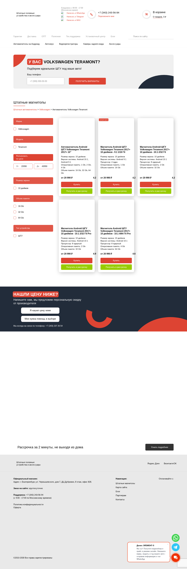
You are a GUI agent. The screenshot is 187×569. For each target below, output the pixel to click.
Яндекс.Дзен (140, 463)
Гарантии (17, 36)
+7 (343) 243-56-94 (108, 12)
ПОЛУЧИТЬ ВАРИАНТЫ (87, 81)
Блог (113, 36)
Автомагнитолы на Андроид (26, 44)
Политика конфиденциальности (28, 504)
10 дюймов (23, 188)
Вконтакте (158, 463)
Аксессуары (115, 44)
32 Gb (21, 212)
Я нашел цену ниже (40, 310)
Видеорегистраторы (68, 44)
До (38, 166)
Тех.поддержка (73, 36)
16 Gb (21, 206)
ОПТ (44, 36)
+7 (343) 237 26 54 (54, 326)
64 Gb (21, 218)
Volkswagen (23, 129)
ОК (171, 463)
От (17, 166)
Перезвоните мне (106, 16)
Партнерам (121, 495)
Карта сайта (121, 487)
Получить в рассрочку (76, 191)
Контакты (120, 499)
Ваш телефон (34, 74)
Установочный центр (95, 36)
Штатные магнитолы (125, 483)
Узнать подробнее (159, 447)
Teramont (22, 147)
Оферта (17, 507)
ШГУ (20, 236)
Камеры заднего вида (93, 44)
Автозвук (49, 44)
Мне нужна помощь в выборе (40, 319)
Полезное (56, 36)
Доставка (31, 36)
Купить (77, 184)
